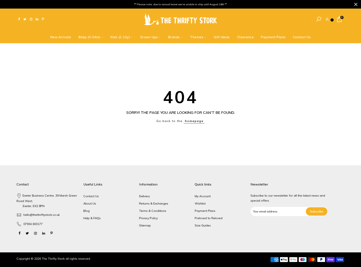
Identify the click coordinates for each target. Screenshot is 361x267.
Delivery (144, 196)
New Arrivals (60, 37)
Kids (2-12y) (120, 37)
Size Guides (203, 225)
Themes (196, 37)
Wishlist (200, 203)
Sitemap (145, 225)
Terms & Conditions (152, 211)
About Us (89, 203)
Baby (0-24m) (89, 37)
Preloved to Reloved (208, 218)
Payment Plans (273, 37)
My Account (203, 196)
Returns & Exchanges (153, 203)
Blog (86, 211)
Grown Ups (149, 37)
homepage (194, 121)
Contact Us (302, 37)
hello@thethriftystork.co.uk (41, 215)
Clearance (245, 37)
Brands (174, 37)
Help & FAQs (92, 218)
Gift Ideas (222, 37)
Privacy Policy (148, 218)
